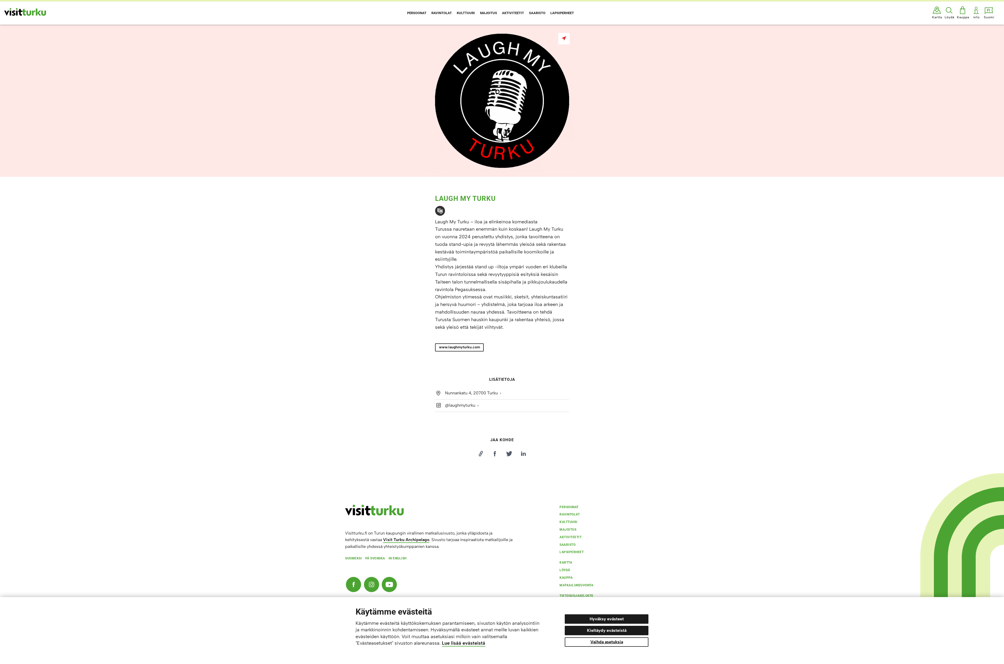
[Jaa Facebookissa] (495, 453)
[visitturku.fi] (374, 514)
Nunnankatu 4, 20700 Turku (471, 392)
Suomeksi (353, 558)
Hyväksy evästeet (607, 618)
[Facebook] (353, 584)
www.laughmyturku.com (459, 347)
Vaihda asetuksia (606, 641)
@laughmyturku (460, 405)
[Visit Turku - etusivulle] (25, 12)
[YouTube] (389, 584)
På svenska (375, 558)
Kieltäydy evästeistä (606, 630)
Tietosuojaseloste (577, 596)
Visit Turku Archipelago (406, 539)
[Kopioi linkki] (480, 453)
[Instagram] (371, 584)
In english (398, 558)
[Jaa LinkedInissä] (523, 453)
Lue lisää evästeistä (463, 643)
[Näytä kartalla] (564, 38)
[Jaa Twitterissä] (509, 453)
